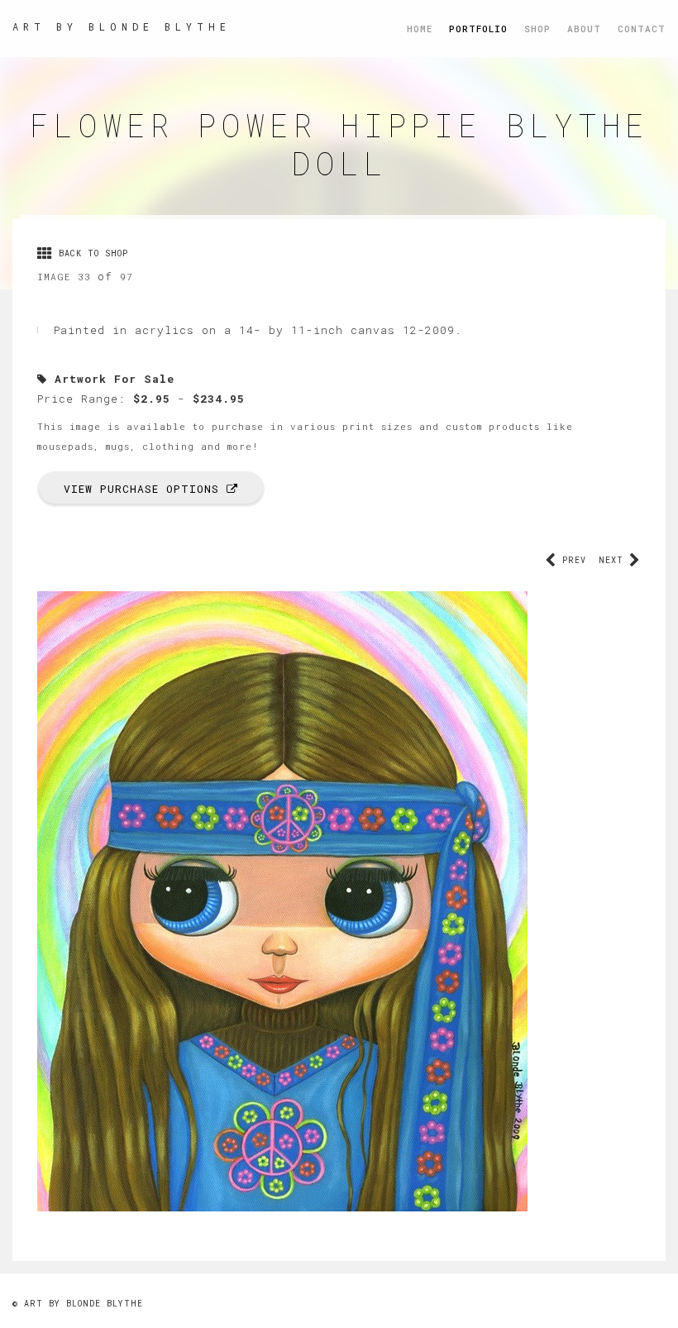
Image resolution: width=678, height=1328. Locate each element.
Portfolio (478, 28)
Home (419, 28)
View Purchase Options (145, 488)
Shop (537, 28)
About (584, 28)
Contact (642, 28)
